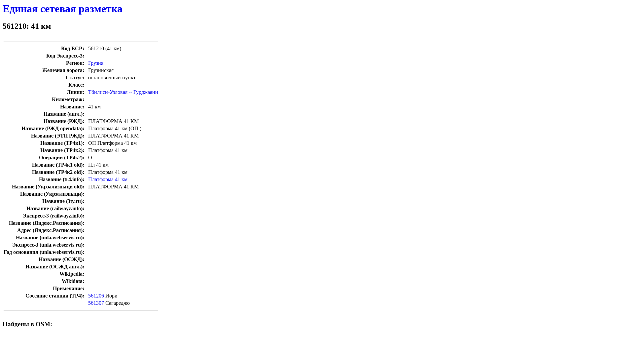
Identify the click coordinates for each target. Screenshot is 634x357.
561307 (96, 303)
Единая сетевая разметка (63, 9)
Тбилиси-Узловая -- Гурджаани (123, 92)
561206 (96, 295)
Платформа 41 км (107, 179)
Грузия (95, 63)
